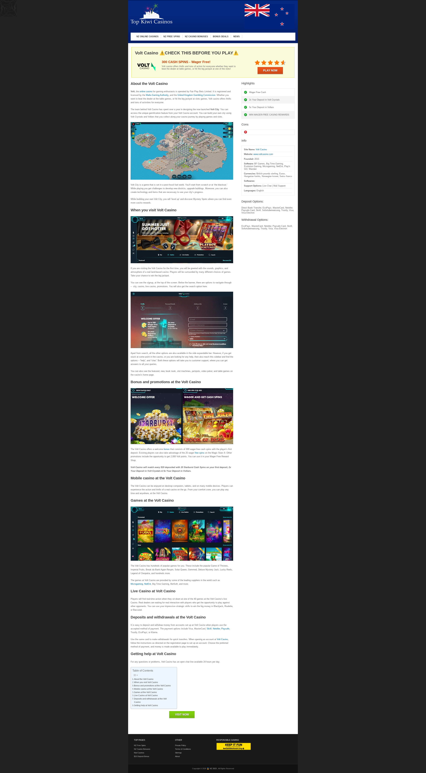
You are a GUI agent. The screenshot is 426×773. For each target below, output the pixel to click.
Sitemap (178, 753)
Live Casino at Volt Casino (146, 695)
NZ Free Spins (140, 745)
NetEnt (147, 584)
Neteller (216, 628)
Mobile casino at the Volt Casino (148, 689)
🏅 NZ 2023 (212, 769)
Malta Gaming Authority (157, 95)
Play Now (270, 70)
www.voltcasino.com (263, 154)
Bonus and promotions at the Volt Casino (152, 685)
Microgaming (137, 584)
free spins (199, 453)
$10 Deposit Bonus (141, 756)
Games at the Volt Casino (145, 692)
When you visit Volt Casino (146, 682)
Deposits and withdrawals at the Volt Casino (150, 700)
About (177, 756)
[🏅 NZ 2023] (151, 25)
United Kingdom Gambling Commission (196, 95)
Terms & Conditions (183, 749)
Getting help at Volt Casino (146, 705)
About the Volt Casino (143, 679)
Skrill (209, 628)
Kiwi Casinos (139, 753)
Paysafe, (225, 628)
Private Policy (180, 745)
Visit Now (182, 714)
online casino (146, 91)
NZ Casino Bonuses (142, 749)
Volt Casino (222, 639)
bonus (167, 449)
